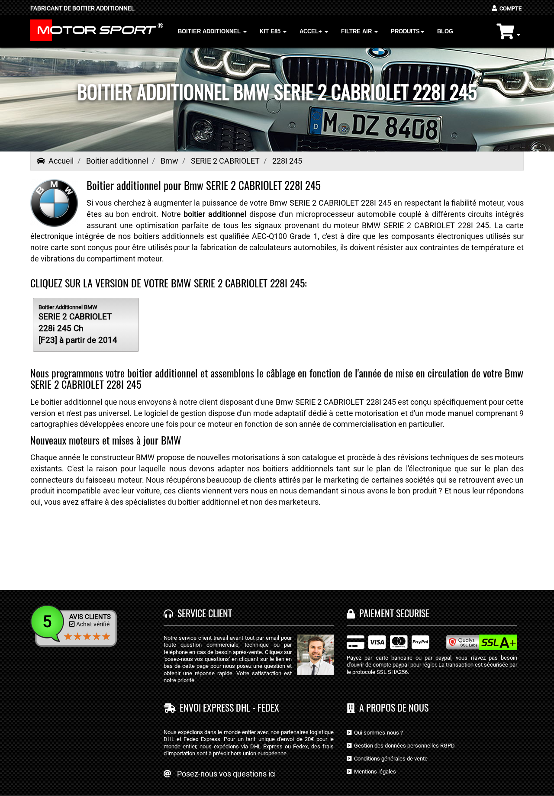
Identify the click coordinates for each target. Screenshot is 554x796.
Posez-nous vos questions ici (226, 773)
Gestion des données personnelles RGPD (403, 745)
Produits (405, 31)
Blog (445, 31)
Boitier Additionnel (210, 31)
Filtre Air (357, 31)
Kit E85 (271, 31)
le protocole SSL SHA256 (377, 672)
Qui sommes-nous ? (377, 732)
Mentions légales (373, 771)
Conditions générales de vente (389, 758)
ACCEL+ (312, 31)
